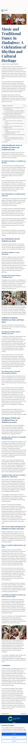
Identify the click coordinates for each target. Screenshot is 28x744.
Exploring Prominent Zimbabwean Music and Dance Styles (14, 118)
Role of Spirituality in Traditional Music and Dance (14, 112)
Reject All (14, 741)
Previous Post (5, 713)
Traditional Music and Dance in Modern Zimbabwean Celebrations (12, 132)
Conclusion (5, 141)
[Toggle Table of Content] (23, 106)
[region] (14, 733)
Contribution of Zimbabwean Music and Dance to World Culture (14, 139)
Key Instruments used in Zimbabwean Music (12, 113)
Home (14, 722)
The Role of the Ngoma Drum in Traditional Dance (14, 116)
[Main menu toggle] (25, 10)
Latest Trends (5, 64)
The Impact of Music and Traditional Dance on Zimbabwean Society (13, 127)
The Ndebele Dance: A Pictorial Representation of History (14, 124)
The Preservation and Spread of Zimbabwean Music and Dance (14, 135)
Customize (14, 737)
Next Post (24, 713)
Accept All (14, 734)
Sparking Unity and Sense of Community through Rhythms (14, 130)
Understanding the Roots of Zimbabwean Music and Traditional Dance (13, 108)
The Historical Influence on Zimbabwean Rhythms (14, 110)
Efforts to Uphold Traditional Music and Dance (14, 137)
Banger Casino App (8, 95)
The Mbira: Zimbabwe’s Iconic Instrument (13, 115)
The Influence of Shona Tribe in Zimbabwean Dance (14, 121)
